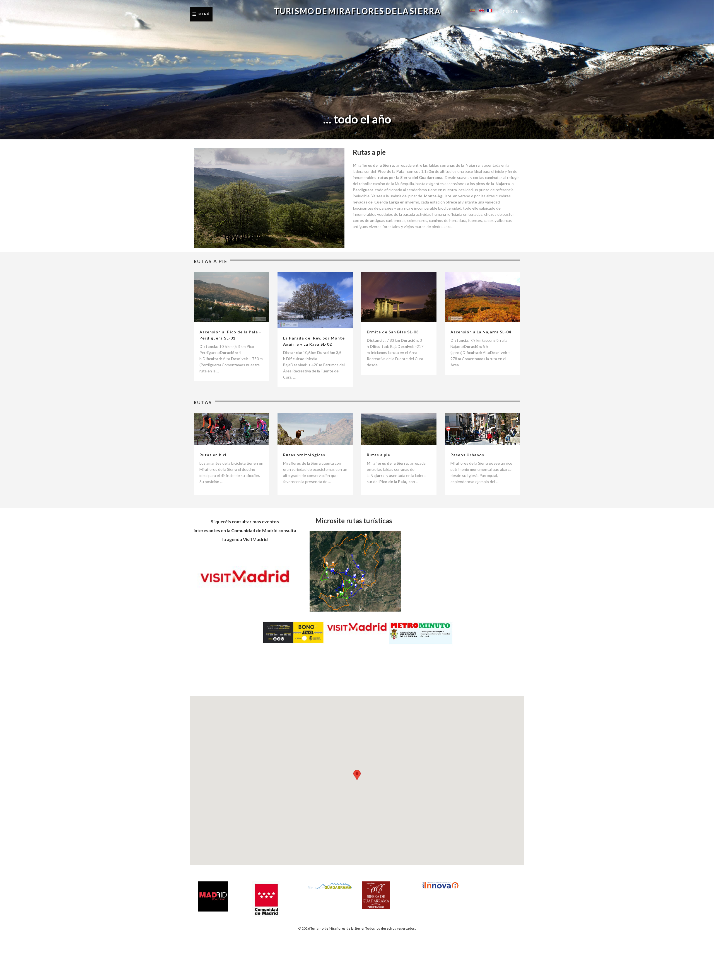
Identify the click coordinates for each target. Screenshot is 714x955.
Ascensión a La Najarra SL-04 (480, 331)
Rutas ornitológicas (304, 454)
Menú (204, 14)
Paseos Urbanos (467, 454)
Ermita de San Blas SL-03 (393, 331)
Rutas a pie (378, 454)
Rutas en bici (212, 454)
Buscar (510, 11)
